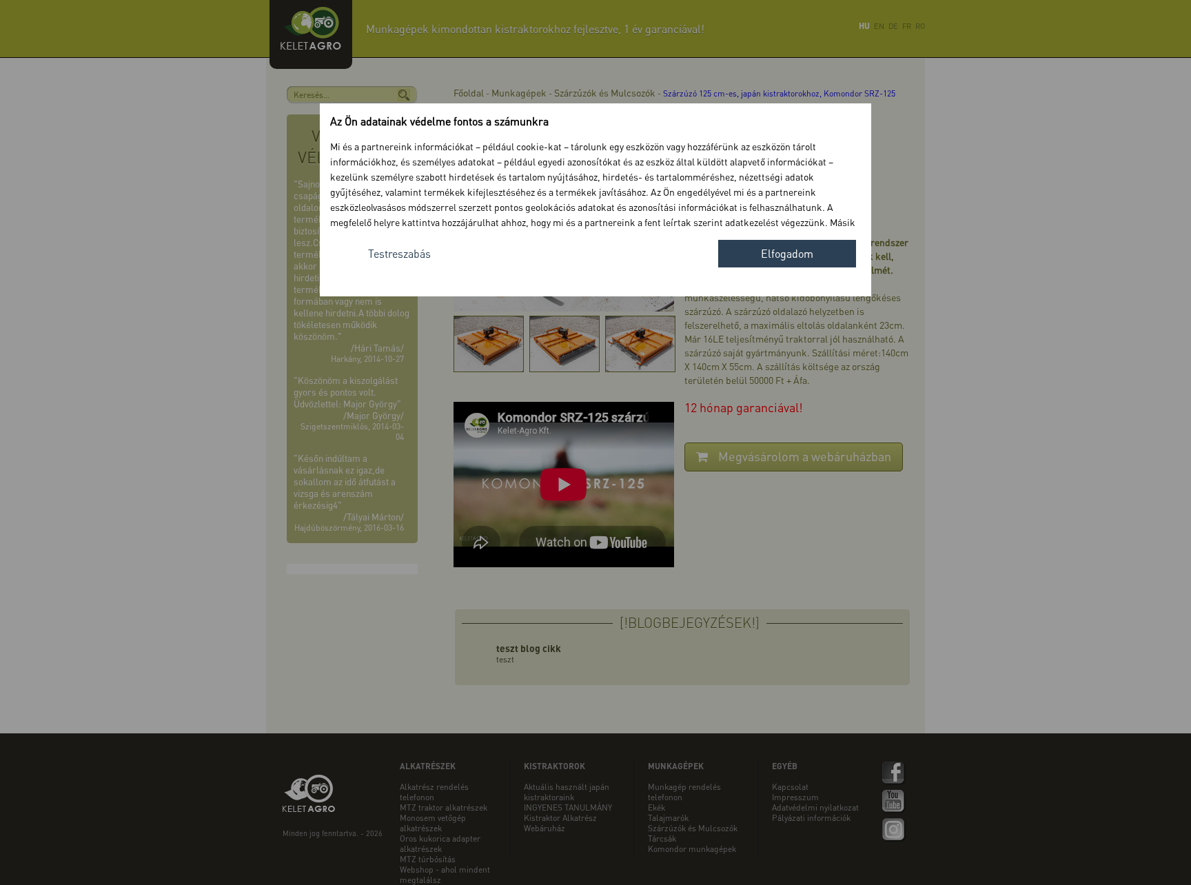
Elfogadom (787, 253)
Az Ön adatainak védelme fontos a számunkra (439, 121)
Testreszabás (399, 253)
